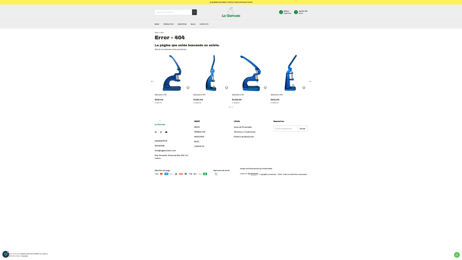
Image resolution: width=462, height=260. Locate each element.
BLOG (193, 24)
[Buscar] (194, 12)
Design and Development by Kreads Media (256, 168)
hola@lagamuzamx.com (165, 150)
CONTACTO (204, 24)
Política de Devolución (244, 136)
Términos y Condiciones (244, 131)
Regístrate (287, 13)
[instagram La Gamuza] (156, 132)
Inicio (157, 32)
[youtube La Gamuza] (166, 132)
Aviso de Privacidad (243, 127)
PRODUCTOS (168, 24)
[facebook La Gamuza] (161, 132)
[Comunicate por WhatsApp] (457, 255)
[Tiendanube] (249, 175)
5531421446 (159, 145)
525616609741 (161, 140)
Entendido (24, 256)
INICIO (157, 24)
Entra (286, 11)
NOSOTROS (182, 24)
